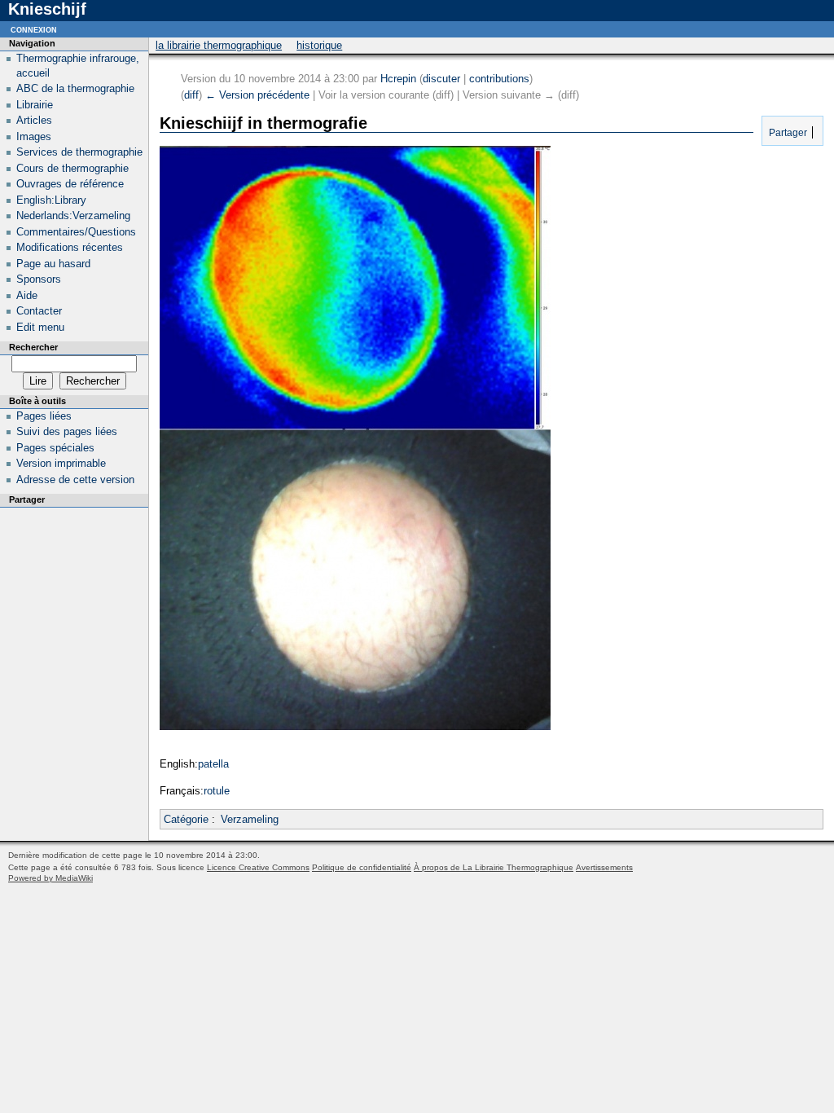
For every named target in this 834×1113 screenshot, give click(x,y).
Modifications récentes (69, 247)
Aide (26, 295)
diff (191, 95)
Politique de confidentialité (361, 867)
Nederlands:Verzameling (73, 215)
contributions (499, 79)
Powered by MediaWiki (50, 877)
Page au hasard (53, 263)
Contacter (39, 311)
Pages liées (44, 416)
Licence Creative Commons (258, 867)
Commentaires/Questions (76, 232)
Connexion (34, 29)
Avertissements (604, 867)
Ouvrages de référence (70, 184)
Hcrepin (398, 79)
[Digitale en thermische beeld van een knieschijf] (355, 726)
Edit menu (40, 327)
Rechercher (33, 347)
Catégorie (186, 819)
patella (213, 764)
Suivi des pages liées (66, 431)
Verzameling (250, 819)
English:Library (51, 200)
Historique (319, 45)
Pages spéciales (55, 448)
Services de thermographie (79, 152)
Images (33, 136)
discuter (441, 79)
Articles (34, 120)
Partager (786, 132)
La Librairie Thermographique (219, 45)
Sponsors (38, 279)
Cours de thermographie (72, 168)
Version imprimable (61, 463)
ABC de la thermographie (75, 88)
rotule (217, 791)
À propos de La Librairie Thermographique (493, 867)
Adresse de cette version (75, 479)
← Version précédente (257, 95)
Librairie (34, 105)
